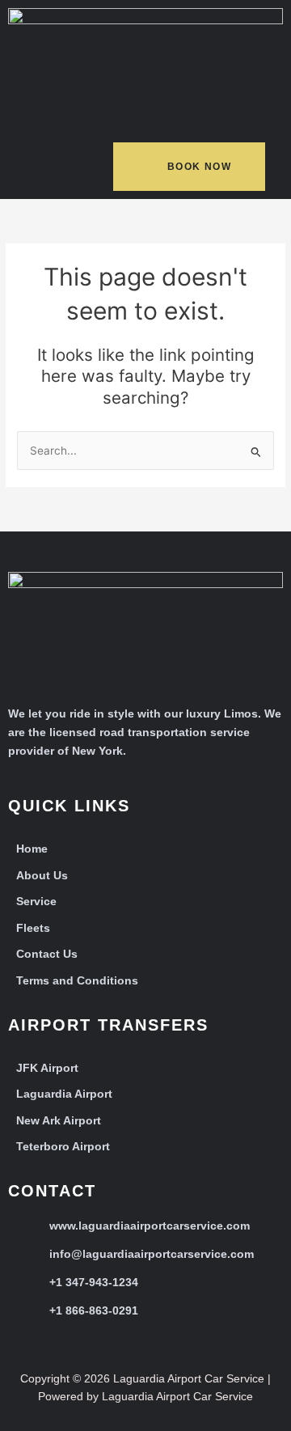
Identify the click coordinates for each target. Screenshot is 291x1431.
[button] (44, 170)
